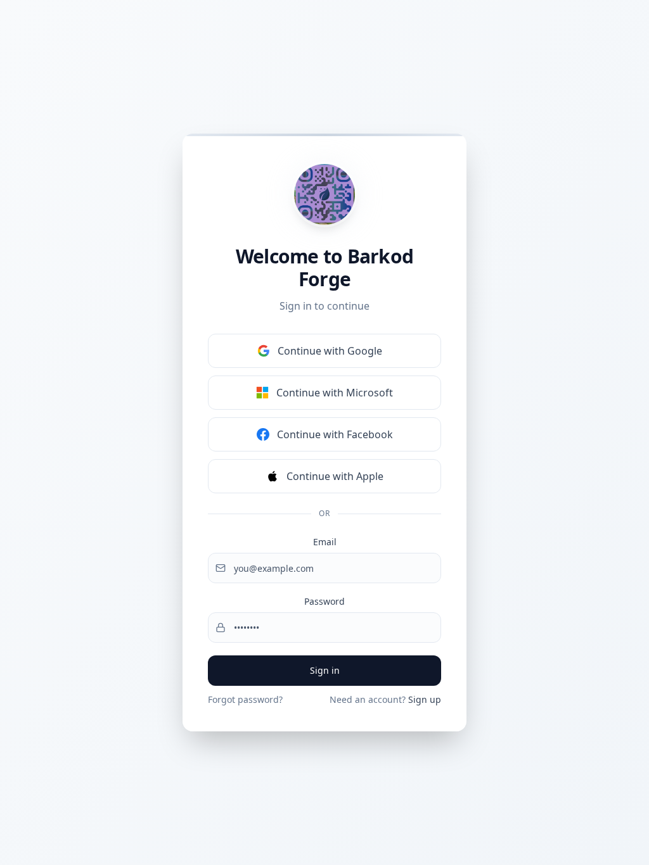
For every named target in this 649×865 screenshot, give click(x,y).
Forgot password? (245, 699)
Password (324, 601)
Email (325, 542)
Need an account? (385, 699)
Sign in (325, 670)
